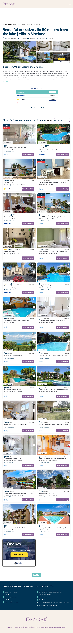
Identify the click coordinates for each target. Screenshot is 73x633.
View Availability (27, 154)
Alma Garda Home (9, 286)
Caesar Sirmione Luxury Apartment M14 (15, 424)
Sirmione (29, 24)
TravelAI (63, 627)
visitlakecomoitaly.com (28, 627)
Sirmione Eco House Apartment (13, 217)
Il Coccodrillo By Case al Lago (12, 389)
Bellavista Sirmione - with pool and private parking (53, 355)
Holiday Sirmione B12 (45, 286)
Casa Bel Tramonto (9, 182)
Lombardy (22, 24)
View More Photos (10, 60)
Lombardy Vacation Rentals (11, 598)
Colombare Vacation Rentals (11, 593)
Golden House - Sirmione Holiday (13, 458)
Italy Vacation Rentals (11, 602)
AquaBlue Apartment (10, 251)
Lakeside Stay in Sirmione (46, 493)
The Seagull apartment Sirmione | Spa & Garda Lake (54, 602)
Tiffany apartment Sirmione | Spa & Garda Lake (52, 320)
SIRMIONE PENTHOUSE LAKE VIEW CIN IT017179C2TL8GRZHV (50, 593)
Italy (16, 24)
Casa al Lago (42, 147)
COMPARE (52, 92)
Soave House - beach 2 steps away (14, 355)
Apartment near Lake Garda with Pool (15, 527)
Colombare (37, 24)
